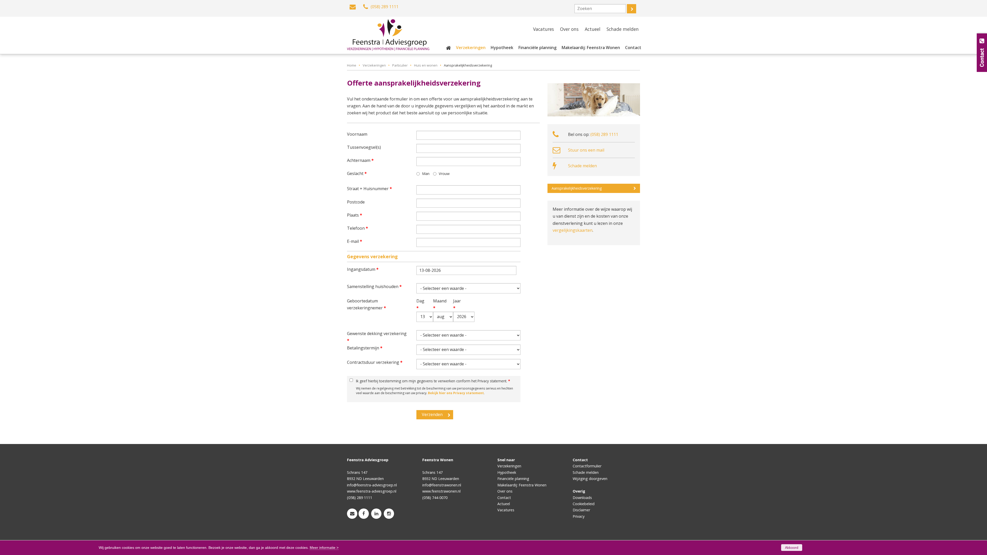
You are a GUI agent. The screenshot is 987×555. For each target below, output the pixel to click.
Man (425, 173)
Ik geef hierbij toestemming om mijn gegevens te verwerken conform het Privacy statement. (433, 380)
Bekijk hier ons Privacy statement (456, 393)
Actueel (503, 503)
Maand (436, 304)
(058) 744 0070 (434, 497)
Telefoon (357, 228)
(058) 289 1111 (604, 134)
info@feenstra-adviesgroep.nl (372, 485)
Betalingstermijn (364, 348)
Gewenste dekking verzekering (377, 337)
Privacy (578, 516)
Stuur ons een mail (586, 150)
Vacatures (505, 509)
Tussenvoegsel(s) (364, 147)
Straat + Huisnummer (369, 188)
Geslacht (357, 173)
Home (351, 65)
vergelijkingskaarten (572, 230)
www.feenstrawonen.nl (441, 491)
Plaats (354, 215)
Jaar (457, 304)
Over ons (505, 491)
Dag (419, 304)
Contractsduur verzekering (375, 362)
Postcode (356, 202)
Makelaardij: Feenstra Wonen (521, 485)
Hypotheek (506, 472)
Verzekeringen (374, 65)
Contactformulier (587, 466)
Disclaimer (581, 509)
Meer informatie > (324, 547)
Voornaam (357, 134)
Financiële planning (513, 478)
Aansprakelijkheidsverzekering (577, 188)
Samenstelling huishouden (374, 286)
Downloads (582, 497)
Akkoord (791, 547)
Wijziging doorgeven (590, 478)
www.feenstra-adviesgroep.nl (371, 491)
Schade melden (582, 166)
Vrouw (444, 173)
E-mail (354, 241)
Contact (504, 497)
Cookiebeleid (584, 503)
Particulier (400, 65)
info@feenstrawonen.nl (441, 485)
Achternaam (360, 160)
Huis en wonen (425, 65)
